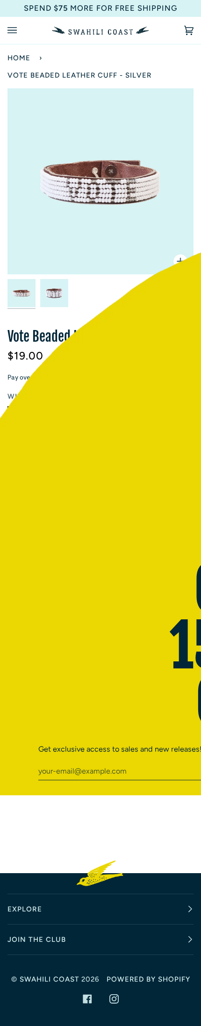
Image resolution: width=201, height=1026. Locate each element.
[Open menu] (21, 30)
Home (18, 58)
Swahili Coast (49, 979)
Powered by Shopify (148, 979)
